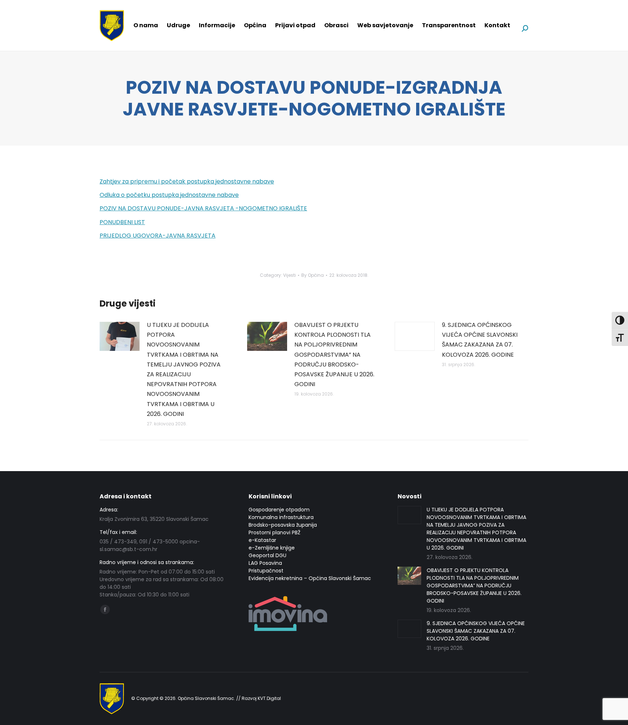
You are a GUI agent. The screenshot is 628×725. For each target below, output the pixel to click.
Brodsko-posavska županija (283, 524)
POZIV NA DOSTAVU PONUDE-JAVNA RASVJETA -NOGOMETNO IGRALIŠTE (203, 208)
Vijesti (289, 275)
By (312, 275)
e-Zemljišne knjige (272, 547)
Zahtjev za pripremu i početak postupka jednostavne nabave (187, 181)
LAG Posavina (265, 563)
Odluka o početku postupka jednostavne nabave (169, 195)
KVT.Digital (269, 698)
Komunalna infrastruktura (281, 517)
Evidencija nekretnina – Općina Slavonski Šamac (310, 578)
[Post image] (120, 336)
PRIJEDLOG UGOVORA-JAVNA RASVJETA (158, 235)
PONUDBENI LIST (122, 222)
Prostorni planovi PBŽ (275, 532)
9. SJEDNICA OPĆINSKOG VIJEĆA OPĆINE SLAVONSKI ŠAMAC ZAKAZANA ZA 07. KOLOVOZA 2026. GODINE (480, 340)
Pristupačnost (266, 570)
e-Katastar (262, 540)
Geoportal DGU (267, 555)
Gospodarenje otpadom (279, 509)
